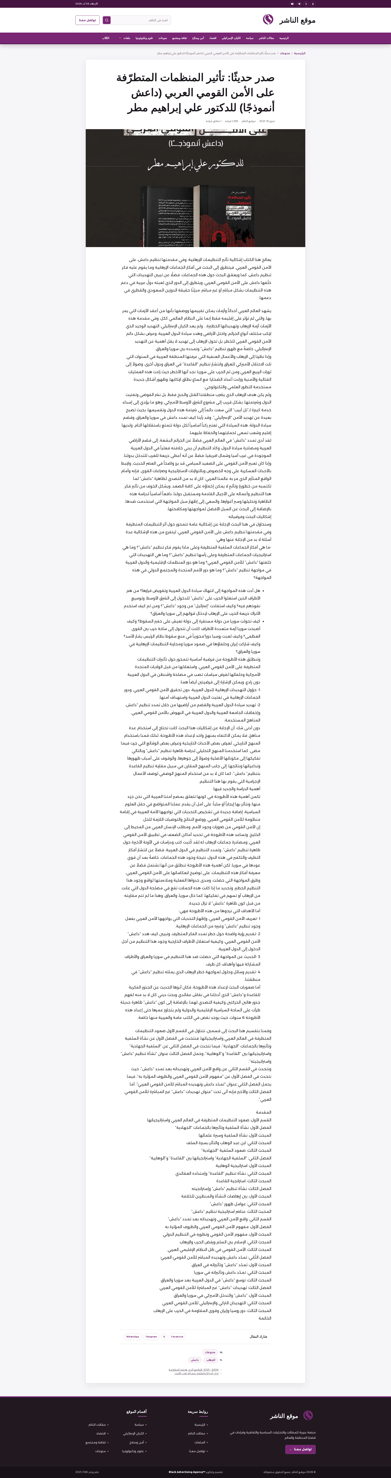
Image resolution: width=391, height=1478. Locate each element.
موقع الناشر (298, 20)
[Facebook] (313, 4)
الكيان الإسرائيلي (231, 38)
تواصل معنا (87, 20)
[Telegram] (299, 4)
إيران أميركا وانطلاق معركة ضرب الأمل (197, 1373)
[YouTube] (292, 4)
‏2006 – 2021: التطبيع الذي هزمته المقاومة (194, 1369)
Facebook (177, 1336)
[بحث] (107, 20)
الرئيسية (284, 38)
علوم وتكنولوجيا (144, 38)
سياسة (250, 38)
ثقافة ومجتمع (179, 38)
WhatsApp (132, 1336)
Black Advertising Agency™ (187, 1472)
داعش (195, 1359)
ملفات (126, 38)
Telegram (151, 1336)
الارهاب (210, 1359)
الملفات (199, 1442)
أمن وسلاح (198, 38)
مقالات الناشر (266, 38)
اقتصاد (212, 38)
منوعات (162, 38)
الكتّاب (105, 38)
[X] (306, 4)
